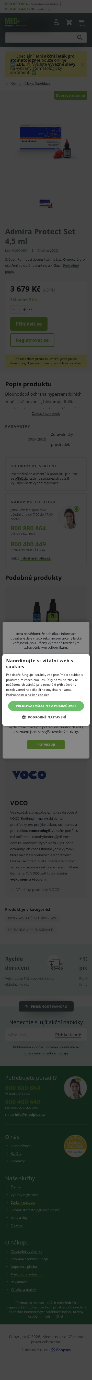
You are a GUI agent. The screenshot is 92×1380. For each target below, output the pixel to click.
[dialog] (46, 690)
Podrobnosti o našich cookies (27, 695)
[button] (46, 717)
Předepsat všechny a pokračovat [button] (46, 706)
